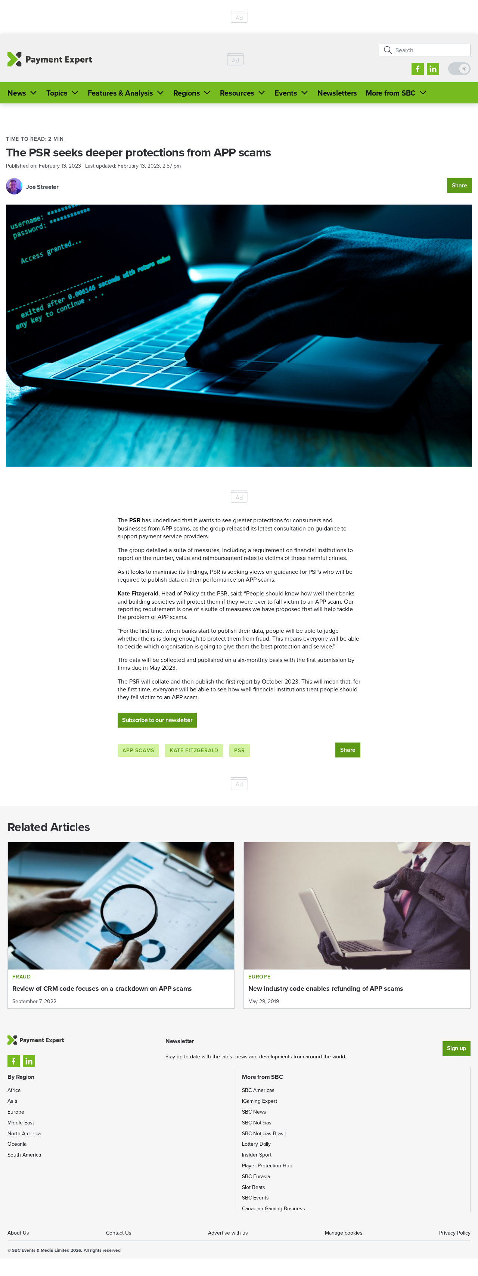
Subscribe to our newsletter (157, 720)
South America (24, 1154)
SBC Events (255, 1197)
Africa (14, 1090)
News (16, 92)
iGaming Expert (259, 1101)
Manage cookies (344, 1232)
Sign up (456, 1048)
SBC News (254, 1111)
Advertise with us (228, 1232)
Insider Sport (256, 1154)
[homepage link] (49, 59)
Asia (12, 1101)
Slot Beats (253, 1187)
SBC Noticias (256, 1122)
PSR (239, 750)
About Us (18, 1232)
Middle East (20, 1122)
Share (459, 185)
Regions (186, 92)
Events (285, 92)
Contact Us (118, 1232)
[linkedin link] (433, 69)
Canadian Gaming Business (273, 1208)
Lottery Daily (256, 1144)
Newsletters (337, 92)
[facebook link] (418, 69)
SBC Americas (258, 1090)
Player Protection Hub (267, 1165)
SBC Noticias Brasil (264, 1133)
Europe (15, 1111)
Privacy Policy (455, 1232)
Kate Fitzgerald (194, 750)
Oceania (17, 1144)
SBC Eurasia (256, 1176)
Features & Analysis (120, 92)
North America (24, 1133)
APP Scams (138, 750)
